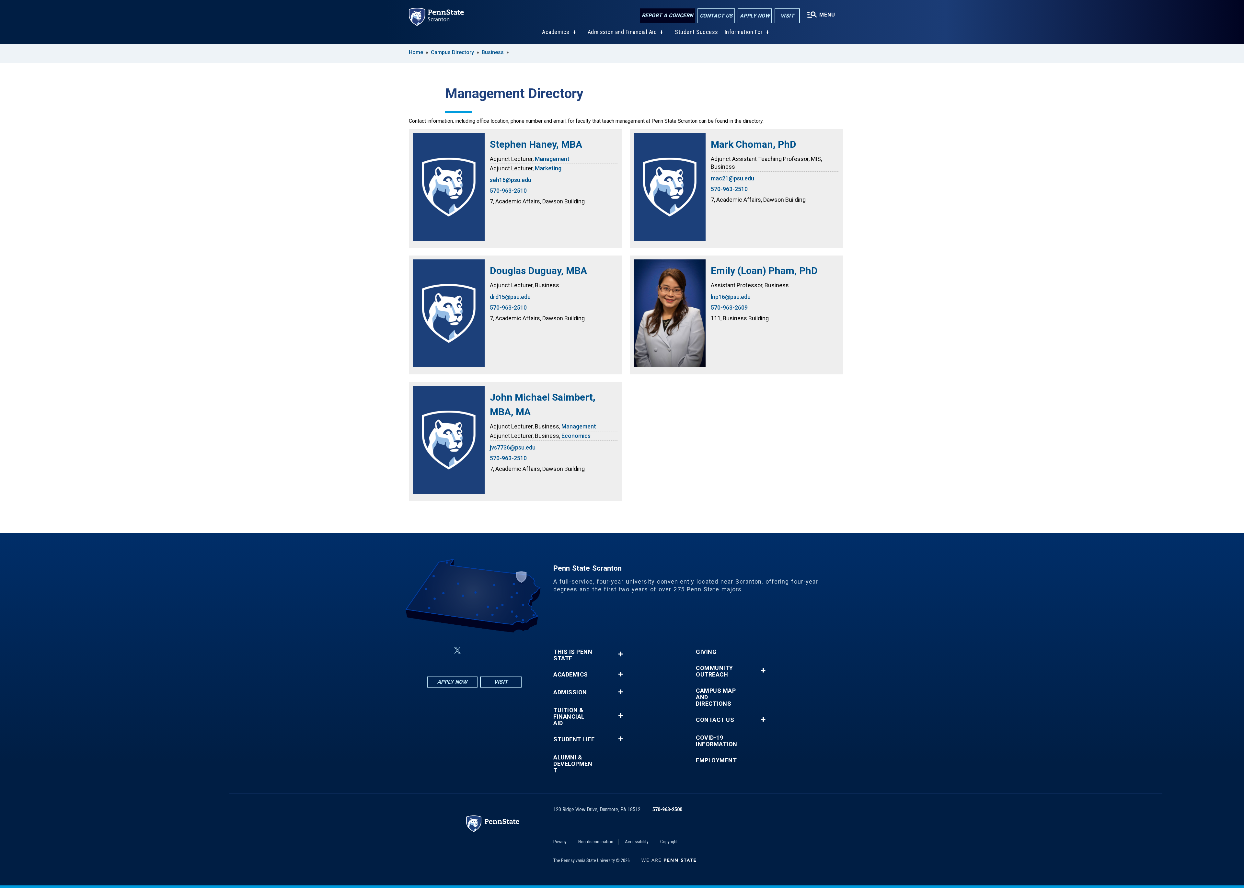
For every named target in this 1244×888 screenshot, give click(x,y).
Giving (706, 652)
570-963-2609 (729, 307)
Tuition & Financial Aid (569, 716)
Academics (556, 31)
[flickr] (473, 650)
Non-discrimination (595, 841)
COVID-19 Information (716, 740)
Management (552, 158)
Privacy (560, 841)
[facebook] (441, 650)
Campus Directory (452, 52)
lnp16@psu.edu (731, 296)
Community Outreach (714, 671)
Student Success (696, 31)
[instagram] (506, 650)
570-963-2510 (508, 190)
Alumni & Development (572, 764)
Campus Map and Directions (716, 697)
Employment (716, 760)
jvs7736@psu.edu (513, 447)
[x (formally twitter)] (457, 650)
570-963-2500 (667, 809)
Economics (576, 435)
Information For (744, 31)
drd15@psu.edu (510, 296)
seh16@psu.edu (510, 179)
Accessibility (637, 841)
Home (416, 52)
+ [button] (620, 654)
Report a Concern (667, 15)
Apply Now (755, 16)
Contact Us (716, 16)
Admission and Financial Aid (622, 31)
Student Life (573, 739)
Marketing (548, 168)
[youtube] (489, 650)
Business (493, 52)
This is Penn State (572, 655)
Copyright (669, 841)
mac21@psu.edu (732, 178)
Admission (570, 692)
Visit (787, 16)
